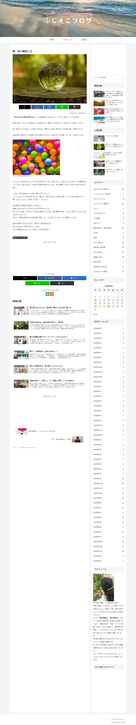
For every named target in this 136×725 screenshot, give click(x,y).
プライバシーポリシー (117, 719)
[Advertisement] (50, 257)
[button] (74, 107)
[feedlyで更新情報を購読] (47, 294)
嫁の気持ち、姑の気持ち (21, 237)
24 (95, 306)
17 (95, 303)
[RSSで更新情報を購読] (52, 294)
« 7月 (95, 314)
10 (95, 300)
